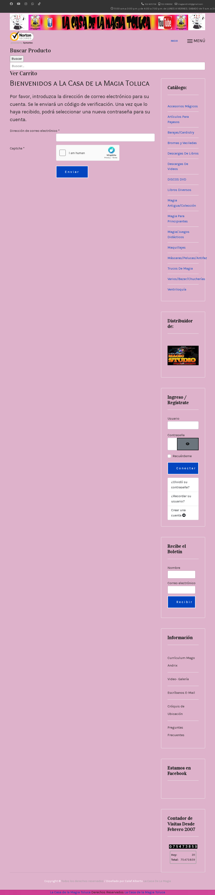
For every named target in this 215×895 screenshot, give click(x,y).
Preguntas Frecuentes (176, 731)
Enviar (72, 172)
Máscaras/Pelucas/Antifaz (187, 258)
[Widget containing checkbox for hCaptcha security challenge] (87, 153)
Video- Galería (178, 679)
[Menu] (196, 41)
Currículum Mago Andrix (181, 661)
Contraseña (176, 435)
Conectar (186, 468)
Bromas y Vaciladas (182, 143)
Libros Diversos (179, 190)
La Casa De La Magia (157, 881)
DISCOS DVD (177, 179)
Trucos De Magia (180, 268)
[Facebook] (11, 4)
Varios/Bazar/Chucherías (186, 279)
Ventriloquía (177, 289)
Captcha (17, 148)
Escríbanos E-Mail (181, 693)
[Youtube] (18, 4)
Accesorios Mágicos (183, 106)
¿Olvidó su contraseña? (180, 484)
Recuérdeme (182, 456)
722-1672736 (150, 4)
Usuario (173, 418)
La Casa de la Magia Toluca (70, 892)
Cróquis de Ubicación (176, 710)
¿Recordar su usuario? (181, 498)
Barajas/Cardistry (181, 132)
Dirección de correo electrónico (35, 131)
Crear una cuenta (178, 512)
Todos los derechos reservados (82, 881)
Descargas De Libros (183, 153)
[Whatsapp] (32, 4)
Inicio (174, 41)
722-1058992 (167, 4)
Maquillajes (177, 247)
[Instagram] (26, 4)
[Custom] (39, 4)
